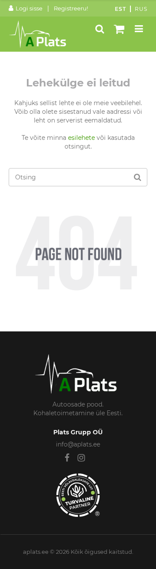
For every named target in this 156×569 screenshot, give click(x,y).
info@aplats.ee (78, 444)
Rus (141, 9)
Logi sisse (29, 8)
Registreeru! (71, 8)
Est (120, 9)
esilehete (81, 138)
